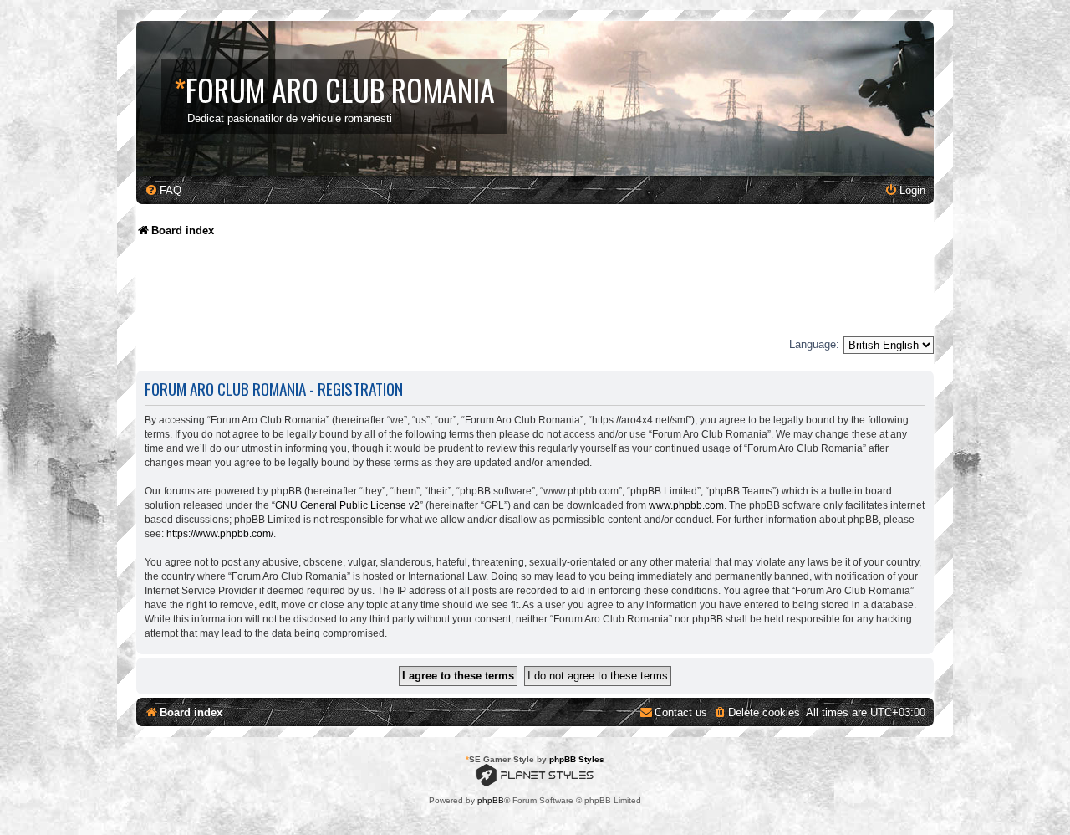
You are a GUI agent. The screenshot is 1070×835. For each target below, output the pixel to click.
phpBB (490, 800)
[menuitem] (163, 190)
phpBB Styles (576, 759)
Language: (814, 344)
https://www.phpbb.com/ (219, 534)
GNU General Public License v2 (347, 505)
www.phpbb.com (686, 505)
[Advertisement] (440, 292)
